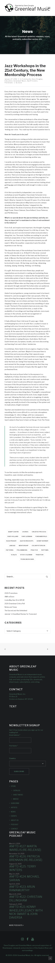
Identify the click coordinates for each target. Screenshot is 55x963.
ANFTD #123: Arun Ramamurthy (22, 888)
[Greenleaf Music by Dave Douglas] (27, 8)
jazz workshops (26, 541)
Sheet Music (18, 795)
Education (9, 81)
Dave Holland (12, 536)
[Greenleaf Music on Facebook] (22, 940)
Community (26, 79)
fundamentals (41, 536)
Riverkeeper (7, 948)
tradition (39, 555)
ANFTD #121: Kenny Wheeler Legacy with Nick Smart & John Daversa (26, 912)
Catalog (16, 790)
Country (12, 758)
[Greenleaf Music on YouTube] (32, 940)
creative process (39, 532)
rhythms (44, 550)
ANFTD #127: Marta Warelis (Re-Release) (25, 848)
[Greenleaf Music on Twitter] (27, 940)
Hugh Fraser (11, 541)
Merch (15, 799)
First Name (13, 746)
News (13, 812)
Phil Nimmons (22, 550)
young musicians (27, 559)
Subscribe (15, 803)
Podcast (14, 824)
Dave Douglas (37, 79)
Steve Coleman (26, 555)
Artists (14, 807)
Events (14, 816)
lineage (12, 545)
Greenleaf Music (19, 81)
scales (14, 555)
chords (25, 532)
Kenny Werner (42, 541)
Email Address (14, 735)
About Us (15, 820)
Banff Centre (32, 81)
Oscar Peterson (38, 545)
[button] (49, 8)
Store (13, 786)
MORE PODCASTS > (16, 925)
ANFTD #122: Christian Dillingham (25, 898)
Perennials (9, 83)
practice (34, 550)
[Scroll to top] (50, 958)
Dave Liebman (27, 536)
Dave (20, 83)
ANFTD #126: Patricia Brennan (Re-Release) (25, 858)
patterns (9, 550)
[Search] (27, 576)
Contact (14, 829)
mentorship (23, 545)
